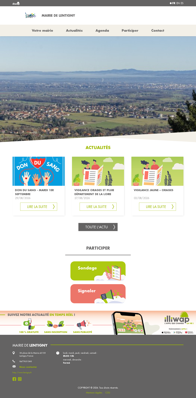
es (182, 3)
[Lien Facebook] (15, 379)
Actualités (74, 30)
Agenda (102, 30)
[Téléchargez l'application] (98, 323)
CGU (107, 392)
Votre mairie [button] (42, 30)
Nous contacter (28, 367)
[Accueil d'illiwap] (47, 3)
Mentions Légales (94, 392)
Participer (130, 30)
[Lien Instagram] (20, 379)
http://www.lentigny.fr (22, 372)
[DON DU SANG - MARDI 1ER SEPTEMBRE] (39, 171)
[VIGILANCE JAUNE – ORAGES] (157, 171)
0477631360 (25, 361)
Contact (157, 30)
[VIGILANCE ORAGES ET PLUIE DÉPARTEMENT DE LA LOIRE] (98, 171)
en (178, 3)
